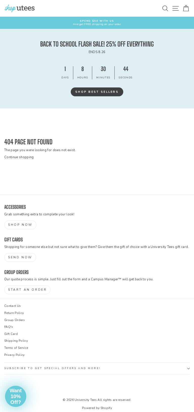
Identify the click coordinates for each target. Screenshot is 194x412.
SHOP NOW (20, 225)
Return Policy (14, 313)
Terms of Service (16, 348)
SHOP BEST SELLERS (97, 92)
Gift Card (11, 334)
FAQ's (8, 327)
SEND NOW (20, 257)
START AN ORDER (27, 290)
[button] (15, 396)
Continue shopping (19, 157)
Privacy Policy (14, 355)
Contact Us (12, 306)
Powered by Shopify (97, 408)
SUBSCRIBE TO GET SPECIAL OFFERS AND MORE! (52, 368)
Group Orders (14, 320)
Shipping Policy (16, 341)
